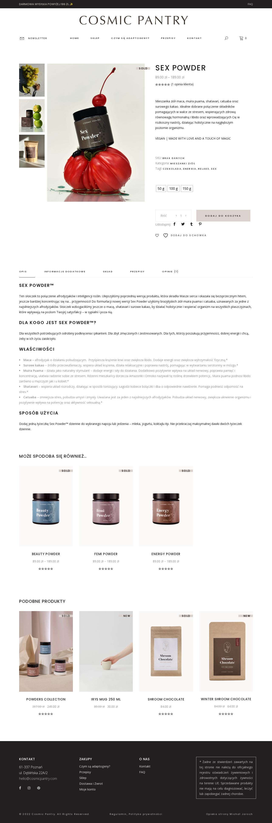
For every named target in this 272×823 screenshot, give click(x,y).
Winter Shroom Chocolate (226, 699)
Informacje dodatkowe (65, 271)
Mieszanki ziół (182, 163)
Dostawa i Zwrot (91, 784)
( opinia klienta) (182, 84)
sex (214, 168)
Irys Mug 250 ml (106, 699)
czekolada (172, 168)
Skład (108, 271)
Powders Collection (46, 699)
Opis (23, 271)
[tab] (27, 271)
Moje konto (87, 789)
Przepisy (137, 271)
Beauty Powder (46, 554)
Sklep (82, 778)
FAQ (250, 4)
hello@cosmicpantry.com (38, 778)
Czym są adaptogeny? (94, 766)
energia (189, 168)
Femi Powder (106, 554)
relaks (203, 168)
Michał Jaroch (241, 814)
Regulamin (118, 814)
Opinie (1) (170, 271)
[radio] (161, 188)
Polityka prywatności (145, 814)
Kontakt (144, 766)
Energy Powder (166, 554)
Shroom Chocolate (166, 699)
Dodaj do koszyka (223, 215)
